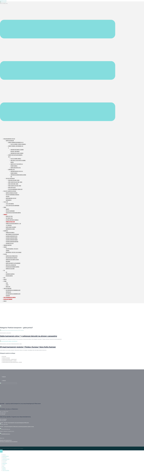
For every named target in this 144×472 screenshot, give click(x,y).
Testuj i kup (5, 202)
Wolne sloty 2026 (9, 216)
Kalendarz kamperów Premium (11, 238)
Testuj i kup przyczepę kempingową (12, 205)
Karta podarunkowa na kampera (9, 297)
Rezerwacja (5, 231)
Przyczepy (4, 457)
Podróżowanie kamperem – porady (9, 360)
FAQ (4, 270)
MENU (1, 452)
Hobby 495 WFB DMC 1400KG (13, 184)
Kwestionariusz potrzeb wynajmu (12, 234)
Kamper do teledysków (10, 268)
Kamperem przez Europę (10, 229)
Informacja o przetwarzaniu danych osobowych (8, 441)
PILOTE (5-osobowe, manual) (16, 158)
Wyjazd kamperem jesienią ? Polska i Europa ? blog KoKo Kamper (28, 347)
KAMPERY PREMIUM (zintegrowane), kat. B (15, 142)
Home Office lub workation (11, 265)
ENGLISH (4, 468)
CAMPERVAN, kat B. (11, 169)
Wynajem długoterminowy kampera (12, 267)
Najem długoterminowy (7, 299)
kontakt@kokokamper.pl (5, 433)
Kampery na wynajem (10, 140)
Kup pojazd (4, 460)
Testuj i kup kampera (10, 203)
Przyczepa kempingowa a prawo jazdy (15, 189)
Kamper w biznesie (6, 357)
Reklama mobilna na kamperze (11, 258)
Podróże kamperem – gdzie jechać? (9, 359)
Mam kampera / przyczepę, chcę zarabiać (13, 252)
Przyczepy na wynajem (10, 178)
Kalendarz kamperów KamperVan (12, 241)
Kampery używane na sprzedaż (11, 193)
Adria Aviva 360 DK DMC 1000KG (13, 180)
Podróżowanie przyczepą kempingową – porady (12, 362)
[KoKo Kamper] (3, 2)
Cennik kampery (5, 456)
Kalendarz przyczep (10, 243)
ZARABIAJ (5, 247)
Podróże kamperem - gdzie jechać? (5, 343)
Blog (4, 277)
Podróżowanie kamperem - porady (16, 343)
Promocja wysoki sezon (10, 221)
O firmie (4, 281)
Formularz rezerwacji (10, 232)
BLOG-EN (4, 356)
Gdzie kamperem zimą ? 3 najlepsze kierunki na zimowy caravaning (28, 336)
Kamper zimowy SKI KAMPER (11, 227)
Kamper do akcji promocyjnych (11, 256)
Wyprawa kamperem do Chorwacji (12, 220)
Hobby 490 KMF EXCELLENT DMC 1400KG (15, 182)
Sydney (21, 448)
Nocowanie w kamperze (10, 274)
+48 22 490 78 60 (5, 470)
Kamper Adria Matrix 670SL (16, 167)
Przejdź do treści (3, 0)
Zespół (7, 285)
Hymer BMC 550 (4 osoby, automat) (17, 153)
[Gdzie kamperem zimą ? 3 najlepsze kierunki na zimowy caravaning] (12, 330)
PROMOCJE (5, 214)
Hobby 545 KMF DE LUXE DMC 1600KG (14, 185)
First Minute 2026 (9, 218)
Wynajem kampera (9, 276)
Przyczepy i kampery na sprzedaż (9, 191)
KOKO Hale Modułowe (7, 288)
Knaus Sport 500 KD (12, 187)
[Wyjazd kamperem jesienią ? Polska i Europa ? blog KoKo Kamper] (8, 341)
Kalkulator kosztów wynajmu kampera (13, 212)
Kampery (7, 209)
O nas (7, 283)
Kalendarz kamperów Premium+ (12, 240)
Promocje (4, 461)
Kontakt (5, 279)
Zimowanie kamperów (7, 245)
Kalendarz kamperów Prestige (11, 236)
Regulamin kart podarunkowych (6, 440)
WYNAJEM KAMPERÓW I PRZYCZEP (9, 139)
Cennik (4, 207)
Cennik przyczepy (5, 459)
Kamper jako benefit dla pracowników (13, 263)
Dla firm (5, 254)
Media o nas (8, 286)
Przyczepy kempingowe (10, 211)
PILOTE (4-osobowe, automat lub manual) (18, 144)
